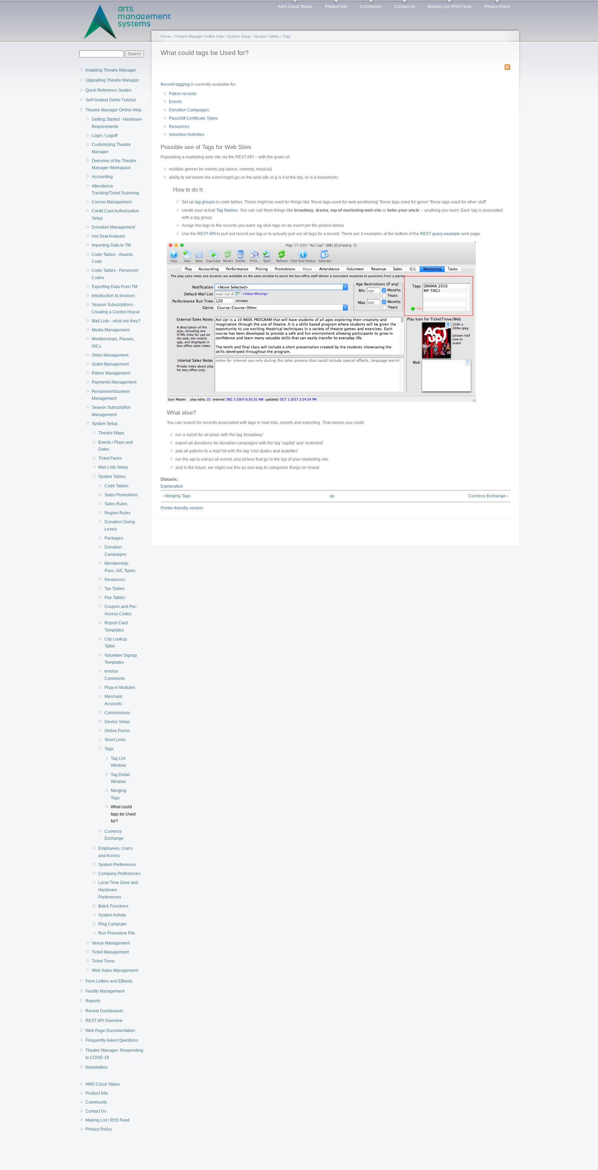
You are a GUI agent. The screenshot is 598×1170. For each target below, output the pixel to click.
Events (175, 101)
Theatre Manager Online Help (113, 110)
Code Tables (116, 485)
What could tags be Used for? (123, 813)
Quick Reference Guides (108, 90)
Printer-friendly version (182, 508)
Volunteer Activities (186, 134)
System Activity (112, 915)
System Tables (112, 476)
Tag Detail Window (120, 778)
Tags (109, 748)
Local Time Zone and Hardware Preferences (118, 889)
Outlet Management (110, 364)
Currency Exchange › (488, 496)
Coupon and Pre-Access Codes (121, 610)
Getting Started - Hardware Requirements (117, 123)
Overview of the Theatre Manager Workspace (114, 164)
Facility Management (105, 991)
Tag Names (227, 210)
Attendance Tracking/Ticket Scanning (115, 190)
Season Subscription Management (111, 411)
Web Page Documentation (110, 1030)
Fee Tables (115, 597)
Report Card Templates (116, 626)
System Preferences (117, 864)
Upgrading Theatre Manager (112, 80)
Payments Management (114, 382)
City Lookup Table (116, 643)
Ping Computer (112, 924)
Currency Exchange (114, 835)
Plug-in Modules (120, 687)
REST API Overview (104, 1020)
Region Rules (117, 512)
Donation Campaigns (115, 551)
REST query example (440, 233)
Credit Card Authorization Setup (115, 215)
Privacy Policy (497, 6)
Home (166, 36)
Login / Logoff (104, 135)
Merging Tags (118, 794)
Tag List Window (118, 762)
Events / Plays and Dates (115, 446)
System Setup (105, 423)
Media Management (110, 330)
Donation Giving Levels (120, 525)
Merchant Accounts (113, 700)
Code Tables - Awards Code (112, 258)
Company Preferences (119, 873)
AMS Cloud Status (295, 6)
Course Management (112, 202)
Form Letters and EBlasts (109, 981)
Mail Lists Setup (113, 467)
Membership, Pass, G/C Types (120, 567)
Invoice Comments (115, 675)
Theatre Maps (111, 433)
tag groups (205, 202)
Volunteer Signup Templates (121, 659)
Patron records (183, 93)
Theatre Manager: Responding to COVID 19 (114, 1054)
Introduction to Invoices (113, 295)
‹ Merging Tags (177, 496)
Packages (114, 538)
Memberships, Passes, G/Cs (113, 343)
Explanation (172, 486)
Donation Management (113, 227)
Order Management (110, 355)
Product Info (336, 6)
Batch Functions (113, 906)
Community (370, 6)
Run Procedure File (116, 933)
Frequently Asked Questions (111, 1040)
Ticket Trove (103, 961)
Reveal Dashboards (104, 1010)
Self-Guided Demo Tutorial (110, 100)
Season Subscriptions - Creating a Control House (116, 308)
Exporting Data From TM (114, 286)
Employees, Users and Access (115, 852)
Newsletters (96, 1067)
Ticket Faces (110, 458)
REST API (206, 233)
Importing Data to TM (111, 245)
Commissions (117, 712)
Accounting (102, 176)
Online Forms (117, 730)
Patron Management (111, 373)
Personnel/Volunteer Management (111, 395)
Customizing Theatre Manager (111, 148)
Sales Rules (116, 503)
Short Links (115, 739)
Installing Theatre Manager (110, 70)
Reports (92, 1000)
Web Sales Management (115, 970)
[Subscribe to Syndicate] (507, 66)
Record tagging (175, 84)
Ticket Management (110, 952)
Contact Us (404, 6)
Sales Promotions (121, 494)
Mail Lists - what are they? (116, 321)
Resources (115, 579)
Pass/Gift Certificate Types (193, 118)
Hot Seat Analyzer (108, 236)
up (331, 496)
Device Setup (117, 721)
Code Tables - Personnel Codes (115, 274)
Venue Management (111, 943)
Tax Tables (115, 588)
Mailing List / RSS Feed (449, 6)
